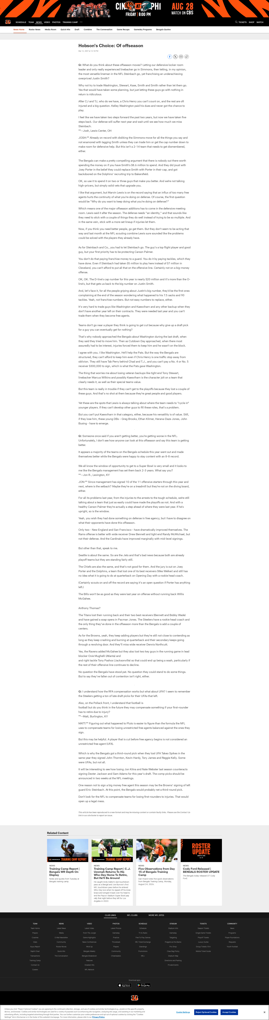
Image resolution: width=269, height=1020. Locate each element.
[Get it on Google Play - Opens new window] (144, 986)
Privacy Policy (98, 1017)
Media (61, 933)
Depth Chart (35, 951)
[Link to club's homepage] (7, 21)
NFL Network (89, 969)
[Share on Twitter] (175, 58)
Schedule (142, 928)
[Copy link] (186, 56)
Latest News (61, 928)
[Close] (264, 1012)
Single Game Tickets (203, 933)
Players (35, 933)
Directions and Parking (173, 960)
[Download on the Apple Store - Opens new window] (124, 985)
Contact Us (35, 965)
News (232, 928)
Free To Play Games (143, 937)
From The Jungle (89, 933)
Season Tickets (203, 928)
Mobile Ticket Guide (203, 951)
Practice (116, 937)
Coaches (35, 937)
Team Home (35, 928)
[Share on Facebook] (170, 58)
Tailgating (173, 937)
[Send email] (181, 58)
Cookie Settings (183, 1012)
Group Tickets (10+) (203, 947)
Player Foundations (232, 937)
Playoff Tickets (203, 937)
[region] (134, 1012)
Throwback (116, 942)
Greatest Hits (89, 965)
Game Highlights (89, 937)
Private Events (173, 965)
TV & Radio (143, 933)
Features (89, 960)
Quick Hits (61, 951)
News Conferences (89, 942)
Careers (35, 969)
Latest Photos (116, 928)
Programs (232, 933)
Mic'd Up (89, 947)
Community (61, 942)
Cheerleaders (116, 956)
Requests (232, 942)
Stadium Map (173, 956)
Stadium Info (173, 928)
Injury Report (35, 947)
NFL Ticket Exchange (143, 942)
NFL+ (143, 956)
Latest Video (89, 928)
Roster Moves (61, 947)
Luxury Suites (203, 942)
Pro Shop (173, 947)
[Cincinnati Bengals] (134, 998)
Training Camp (35, 960)
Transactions (35, 956)
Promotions (142, 951)
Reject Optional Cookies (206, 1012)
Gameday (116, 933)
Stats (35, 942)
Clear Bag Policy (173, 951)
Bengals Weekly (89, 951)
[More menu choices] (81, 22)
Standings (143, 947)
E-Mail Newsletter (61, 937)
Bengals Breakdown (89, 956)
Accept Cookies (229, 1012)
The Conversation (61, 956)
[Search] (236, 22)
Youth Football (232, 947)
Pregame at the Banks (173, 942)
